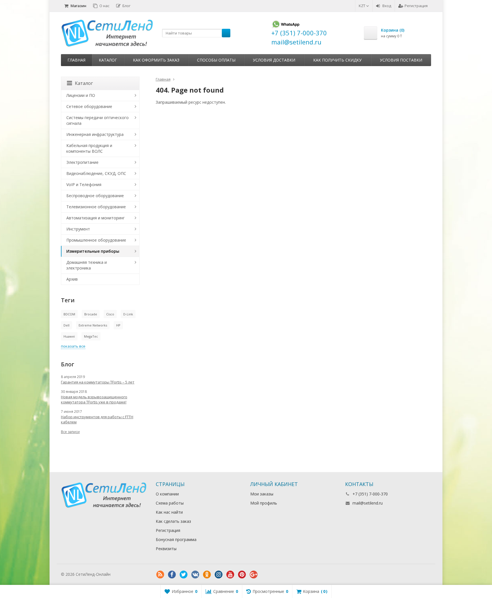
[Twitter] (183, 574)
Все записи (70, 431)
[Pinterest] (242, 574)
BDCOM (69, 314)
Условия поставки (401, 60)
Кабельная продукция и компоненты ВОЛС (89, 148)
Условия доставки (274, 60)
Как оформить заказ (156, 60)
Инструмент (78, 229)
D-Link (128, 314)
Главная (76, 60)
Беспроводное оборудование (95, 195)
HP (118, 325)
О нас (104, 5)
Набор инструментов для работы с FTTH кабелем (97, 419)
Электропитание (82, 162)
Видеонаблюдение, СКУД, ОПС (96, 173)
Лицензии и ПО (80, 95)
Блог (126, 5)
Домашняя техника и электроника (86, 265)
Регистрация (416, 5)
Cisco (110, 314)
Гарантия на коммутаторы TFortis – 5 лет (97, 382)
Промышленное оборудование (96, 240)
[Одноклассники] (207, 574)
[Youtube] (230, 574)
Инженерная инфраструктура (95, 134)
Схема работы (170, 503)
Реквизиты (166, 548)
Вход (386, 5)
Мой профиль (263, 503)
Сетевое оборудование (89, 106)
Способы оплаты (216, 60)
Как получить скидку (337, 60)
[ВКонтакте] (195, 574)
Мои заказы (261, 494)
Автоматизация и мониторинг (95, 218)
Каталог (108, 60)
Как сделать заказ (173, 521)
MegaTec (91, 336)
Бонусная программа (176, 539)
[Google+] (253, 574)
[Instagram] (218, 574)
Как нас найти (169, 512)
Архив (72, 279)
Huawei (69, 336)
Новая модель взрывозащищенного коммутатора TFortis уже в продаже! (94, 399)
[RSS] (160, 574)
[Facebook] (172, 574)
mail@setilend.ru (367, 503)
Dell (66, 325)
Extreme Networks (93, 325)
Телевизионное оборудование (96, 206)
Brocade (90, 314)
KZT (362, 5)
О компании (167, 494)
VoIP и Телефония (83, 184)
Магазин (78, 5)
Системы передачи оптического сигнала (97, 120)
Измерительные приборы (92, 251)
